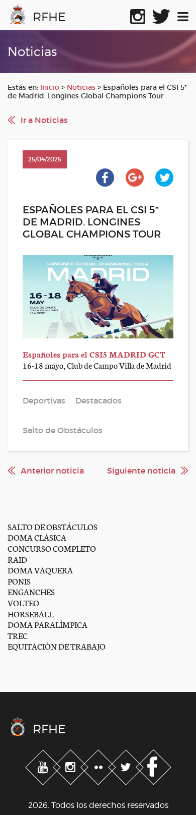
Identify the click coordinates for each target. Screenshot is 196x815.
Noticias (81, 87)
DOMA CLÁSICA (37, 537)
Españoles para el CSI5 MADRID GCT (94, 354)
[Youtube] (44, 765)
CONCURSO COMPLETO (52, 548)
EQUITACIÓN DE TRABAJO (57, 646)
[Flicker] (99, 765)
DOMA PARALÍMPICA (47, 624)
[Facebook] (153, 765)
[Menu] (182, 15)
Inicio (49, 87)
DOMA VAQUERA (40, 569)
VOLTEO (23, 602)
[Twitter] (127, 765)
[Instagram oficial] (137, 15)
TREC (18, 635)
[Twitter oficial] (161, 15)
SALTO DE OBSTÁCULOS (52, 526)
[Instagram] (71, 765)
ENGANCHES (31, 591)
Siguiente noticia (141, 471)
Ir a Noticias (44, 120)
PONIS (19, 581)
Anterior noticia (52, 471)
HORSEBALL (30, 613)
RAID (17, 559)
